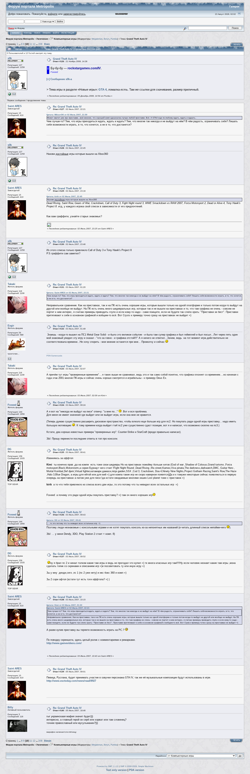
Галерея (234, 6)
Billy (10, 707)
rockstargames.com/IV (84, 68)
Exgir (11, 325)
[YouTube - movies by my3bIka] (10, 95)
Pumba (114, 39)
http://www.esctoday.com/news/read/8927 (71, 680)
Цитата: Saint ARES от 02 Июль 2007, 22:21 (67, 293)
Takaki (11, 284)
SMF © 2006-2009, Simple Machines (136, 766)
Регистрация (67, 33)
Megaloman (97, 39)
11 (30, 44)
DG (9, 449)
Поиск (37, 33)
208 (40, 44)
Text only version (116, 770)
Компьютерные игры (65, 39)
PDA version (136, 770)
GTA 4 (102, 89)
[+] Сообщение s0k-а (59, 79)
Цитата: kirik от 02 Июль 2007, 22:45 (64, 196)
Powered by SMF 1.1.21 (108, 766)
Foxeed (12, 404)
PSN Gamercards (54, 356)
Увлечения (42, 39)
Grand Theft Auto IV (137, 39)
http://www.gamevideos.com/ (64, 643)
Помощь (28, 33)
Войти (56, 33)
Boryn (106, 39)
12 (34, 44)
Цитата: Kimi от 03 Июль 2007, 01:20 (64, 605)
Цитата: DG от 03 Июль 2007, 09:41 (63, 520)
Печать (237, 45)
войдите (52, 13)
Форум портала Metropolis (20, 39)
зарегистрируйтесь (74, 13)
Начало (15, 33)
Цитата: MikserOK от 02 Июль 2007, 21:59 (66, 115)
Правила (47, 33)
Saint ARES (15, 106)
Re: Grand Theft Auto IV (67, 106)
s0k (10, 58)
